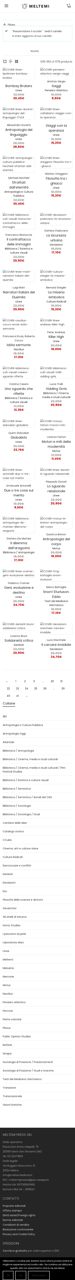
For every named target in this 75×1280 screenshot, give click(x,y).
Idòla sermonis (19, 345)
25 (35, 688)
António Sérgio (56, 81)
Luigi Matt (19, 287)
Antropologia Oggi (14, 733)
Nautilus (19, 349)
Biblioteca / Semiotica (17, 789)
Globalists (19, 437)
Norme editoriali (13, 1220)
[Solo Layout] (5, 62)
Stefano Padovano (56, 230)
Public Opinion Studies (17, 1036)
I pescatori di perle (14, 934)
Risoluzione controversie (18, 1229)
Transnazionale (12, 1096)
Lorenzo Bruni (18, 636)
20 (52, 681)
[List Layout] (11, 62)
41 (17, 696)
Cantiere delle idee (15, 823)
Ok (8, 1275)
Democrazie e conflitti (17, 865)
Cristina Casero (19, 384)
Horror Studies (11, 925)
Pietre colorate (12, 1019)
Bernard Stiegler (56, 287)
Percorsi (8, 1011)
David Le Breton (56, 534)
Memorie (8, 976)
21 (61, 681)
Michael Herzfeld (18, 178)
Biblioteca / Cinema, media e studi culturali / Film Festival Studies (34, 769)
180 (5, 716)
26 (44, 688)
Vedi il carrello (53, 31)
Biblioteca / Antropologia (18, 552)
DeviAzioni (56, 244)
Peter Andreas (56, 332)
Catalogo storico (13, 831)
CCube (7, 840)
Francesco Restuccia (18, 235)
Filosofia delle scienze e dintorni (23, 900)
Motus (56, 451)
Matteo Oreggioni (56, 174)
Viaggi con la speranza (56, 128)
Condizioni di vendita (16, 1225)
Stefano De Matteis (19, 538)
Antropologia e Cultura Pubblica (23, 725)
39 (63, 688)
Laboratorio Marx (13, 942)
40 (8, 696)
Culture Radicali (56, 301)
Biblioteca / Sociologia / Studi (21, 814)
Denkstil (19, 645)
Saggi (56, 86)
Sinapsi (7, 1053)
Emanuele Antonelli (19, 485)
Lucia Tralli (56, 384)
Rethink (7, 1045)
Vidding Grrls (56, 388)
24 (26, 688)
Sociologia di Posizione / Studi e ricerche (28, 1070)
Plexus (7, 1028)
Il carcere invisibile (56, 644)
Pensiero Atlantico (56, 90)
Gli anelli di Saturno (15, 917)
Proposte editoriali (14, 1206)
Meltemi (8, 959)
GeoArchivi (9, 908)
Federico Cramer (18, 583)
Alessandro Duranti (19, 125)
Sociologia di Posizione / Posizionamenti (28, 1062)
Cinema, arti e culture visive (20, 848)
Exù (5, 891)
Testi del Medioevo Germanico (22, 1079)
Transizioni (9, 1088)
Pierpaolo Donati (56, 481)
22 (8, 688)
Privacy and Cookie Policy (19, 1234)
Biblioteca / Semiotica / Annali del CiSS (27, 797)
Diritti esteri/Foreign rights (19, 1215)
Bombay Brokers (18, 86)
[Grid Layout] (16, 62)
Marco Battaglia (56, 587)
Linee (18, 90)
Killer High (56, 336)
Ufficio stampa (12, 1210)
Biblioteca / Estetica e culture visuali (26, 780)
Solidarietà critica (19, 640)
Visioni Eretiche (12, 1105)
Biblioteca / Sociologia (17, 806)
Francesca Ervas (13, 336)
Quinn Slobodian (18, 433)
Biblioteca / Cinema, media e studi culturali (30, 759)
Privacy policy (39, 1275)
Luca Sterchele (56, 640)
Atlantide (8, 742)
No (20, 1275)
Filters (11, 25)
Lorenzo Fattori (56, 437)
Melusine (8, 968)
